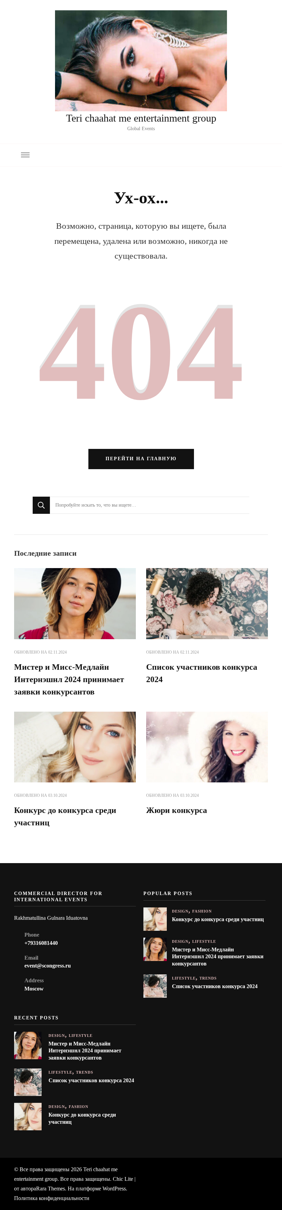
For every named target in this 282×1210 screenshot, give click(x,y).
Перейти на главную (141, 458)
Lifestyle (204, 941)
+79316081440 (41, 943)
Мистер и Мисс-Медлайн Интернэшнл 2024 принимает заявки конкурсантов (69, 679)
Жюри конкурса (176, 810)
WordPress (114, 1188)
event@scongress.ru (47, 966)
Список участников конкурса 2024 (215, 986)
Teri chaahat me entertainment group (141, 118)
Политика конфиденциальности (51, 1198)
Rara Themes (50, 1188)
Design (180, 911)
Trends (208, 978)
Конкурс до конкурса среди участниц (218, 919)
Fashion (202, 911)
